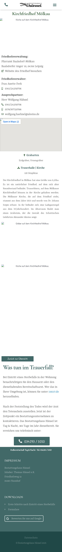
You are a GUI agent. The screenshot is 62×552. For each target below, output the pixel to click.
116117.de (54, 391)
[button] (55, 5)
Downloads (14, 497)
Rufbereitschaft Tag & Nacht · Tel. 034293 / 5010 (30, 450)
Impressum (13, 460)
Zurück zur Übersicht (18, 358)
